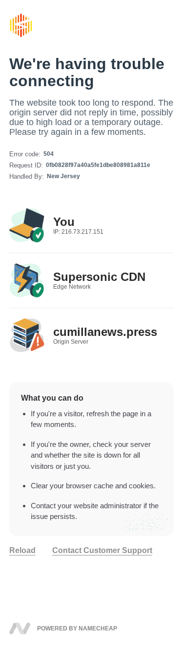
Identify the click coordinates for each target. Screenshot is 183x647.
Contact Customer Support (102, 551)
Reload (22, 551)
